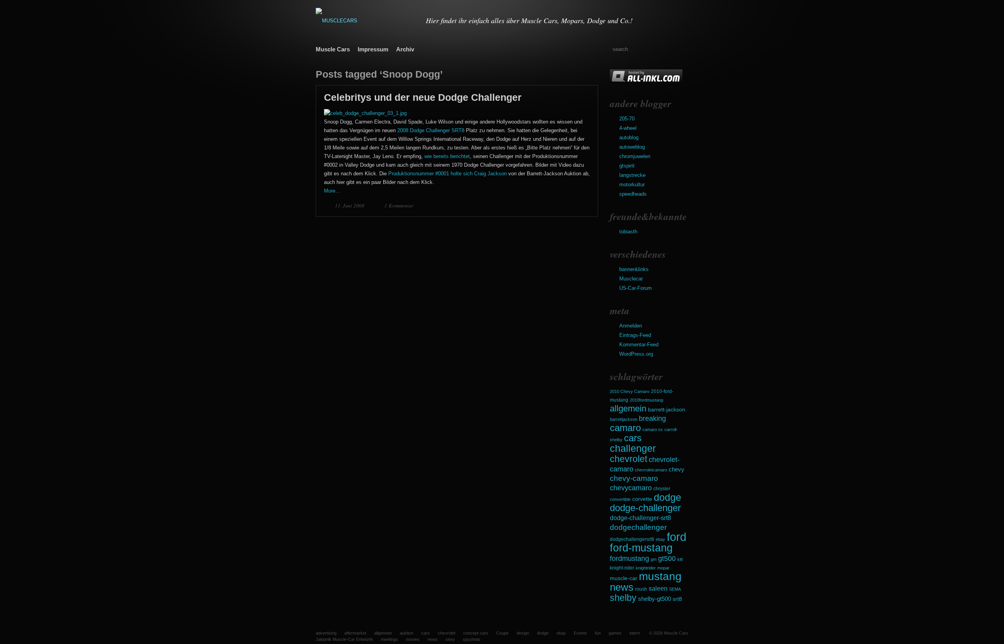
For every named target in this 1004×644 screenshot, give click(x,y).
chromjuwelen (634, 156)
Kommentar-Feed (638, 344)
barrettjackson (623, 419)
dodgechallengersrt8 (632, 539)
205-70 (627, 119)
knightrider (646, 568)
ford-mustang (641, 548)
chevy (676, 469)
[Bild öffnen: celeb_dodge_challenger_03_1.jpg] (365, 113)
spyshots (471, 639)
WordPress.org (636, 354)
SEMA (675, 589)
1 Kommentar (398, 205)
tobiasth (628, 232)
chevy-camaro (634, 478)
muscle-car (623, 578)
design (523, 633)
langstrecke (632, 175)
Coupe (502, 633)
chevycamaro (631, 488)
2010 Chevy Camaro (629, 391)
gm (654, 559)
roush (641, 589)
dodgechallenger (638, 527)
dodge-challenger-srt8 (640, 518)
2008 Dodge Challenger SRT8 (430, 130)
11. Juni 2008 (350, 205)
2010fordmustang (646, 400)
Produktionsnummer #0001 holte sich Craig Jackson (447, 173)
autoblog (628, 137)
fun (598, 633)
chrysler (661, 488)
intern (634, 633)
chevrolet (628, 459)
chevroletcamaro (651, 470)
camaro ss (652, 429)
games (615, 633)
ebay (660, 539)
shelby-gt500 (654, 599)
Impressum (373, 49)
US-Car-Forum (635, 288)
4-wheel (628, 128)
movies (413, 639)
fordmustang (629, 558)
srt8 (677, 599)
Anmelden (630, 326)
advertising (326, 633)
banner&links (634, 269)
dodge (667, 497)
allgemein (628, 408)
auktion (406, 633)
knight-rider (622, 568)
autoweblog (632, 147)
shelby (623, 598)
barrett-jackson (666, 410)
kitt (680, 559)
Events (580, 633)
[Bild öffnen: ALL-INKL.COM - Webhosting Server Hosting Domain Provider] (646, 81)
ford (676, 536)
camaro (625, 427)
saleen (658, 588)
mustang (660, 576)
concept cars (475, 633)
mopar (663, 568)
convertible (620, 499)
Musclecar (631, 279)
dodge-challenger (645, 507)
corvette (642, 499)
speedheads (633, 194)
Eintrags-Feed (635, 335)
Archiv (405, 49)
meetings (389, 639)
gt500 (667, 558)
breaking (652, 418)
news (621, 587)
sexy (450, 639)
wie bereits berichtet (447, 156)
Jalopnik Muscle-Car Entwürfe (344, 639)
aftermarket (355, 633)
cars (633, 438)
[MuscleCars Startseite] (366, 20)
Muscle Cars (333, 49)
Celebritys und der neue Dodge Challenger (423, 97)
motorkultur (632, 184)
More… (332, 191)
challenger (633, 448)
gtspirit (627, 166)
